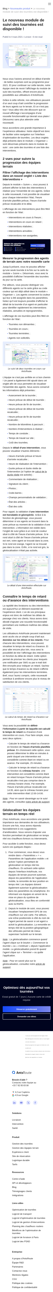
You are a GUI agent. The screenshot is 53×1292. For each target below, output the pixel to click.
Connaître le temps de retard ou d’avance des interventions (37, 1051)
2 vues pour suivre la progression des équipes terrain (36, 1035)
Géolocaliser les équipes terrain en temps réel (34, 1054)
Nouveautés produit (20, 8)
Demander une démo (26, 1016)
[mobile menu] (49, 4)
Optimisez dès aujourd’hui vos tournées (33, 1057)
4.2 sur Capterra (22, 1092)
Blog (5, 8)
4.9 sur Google (21, 1095)
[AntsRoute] (15, 4)
